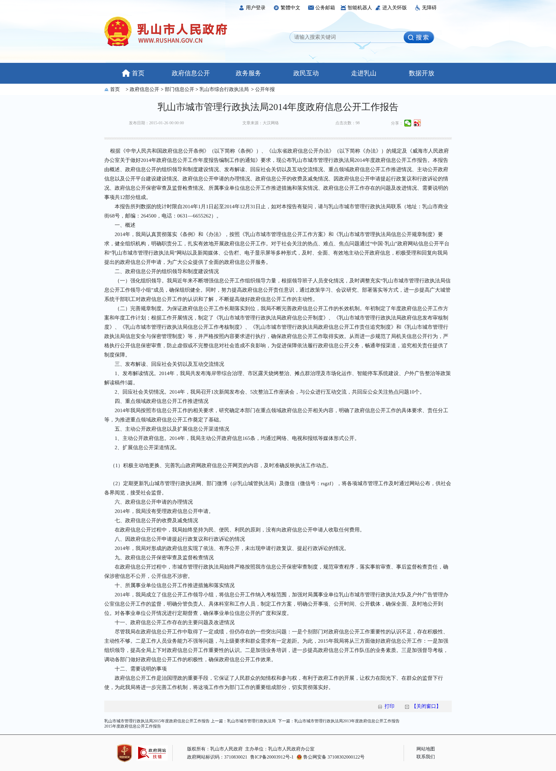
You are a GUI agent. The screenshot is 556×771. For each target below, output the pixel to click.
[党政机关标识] (124, 753)
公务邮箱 (325, 7)
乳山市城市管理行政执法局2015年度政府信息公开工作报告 (157, 721)
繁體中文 (290, 7)
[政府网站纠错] (152, 756)
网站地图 (425, 748)
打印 (389, 706)
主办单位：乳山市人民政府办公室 (279, 748)
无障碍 (429, 7)
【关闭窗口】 (426, 706)
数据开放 (421, 73)
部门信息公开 (179, 89)
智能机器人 (360, 7)
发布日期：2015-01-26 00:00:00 (156, 123)
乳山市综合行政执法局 (223, 89)
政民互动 (306, 73)
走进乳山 (363, 73)
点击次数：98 (347, 123)
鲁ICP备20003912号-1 (272, 756)
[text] (348, 37)
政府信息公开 (191, 73)
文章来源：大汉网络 (260, 123)
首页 (138, 73)
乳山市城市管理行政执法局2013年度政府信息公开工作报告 (347, 721)
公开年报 (264, 89)
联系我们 (425, 756)
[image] (419, 37)
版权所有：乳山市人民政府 (215, 748)
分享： (397, 123)
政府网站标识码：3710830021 (217, 756)
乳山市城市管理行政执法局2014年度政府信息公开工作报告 (278, 107)
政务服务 (248, 73)
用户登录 (256, 7)
